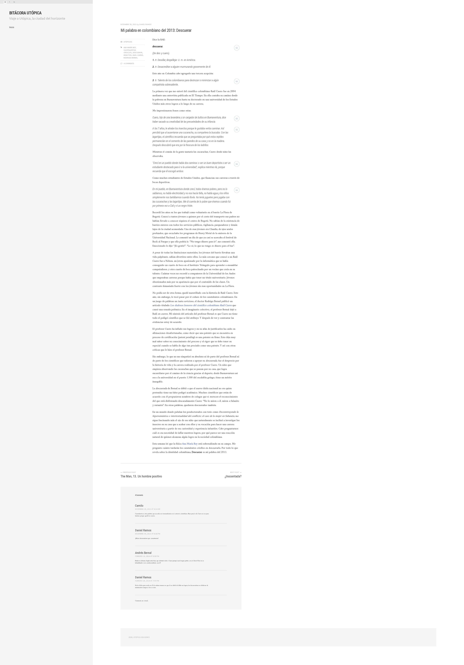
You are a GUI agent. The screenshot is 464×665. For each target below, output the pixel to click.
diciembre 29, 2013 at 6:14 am (147, 509)
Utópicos (128, 42)
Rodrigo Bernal (131, 58)
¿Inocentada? (233, 476)
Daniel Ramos (145, 24)
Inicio (11, 27)
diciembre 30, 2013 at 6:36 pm (147, 534)
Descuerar (137, 52)
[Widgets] (14, 2)
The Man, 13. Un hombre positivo (141, 476)
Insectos (128, 55)
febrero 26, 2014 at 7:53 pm (147, 581)
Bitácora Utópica (25, 13)
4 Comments (129, 63)
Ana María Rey (130, 47)
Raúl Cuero (138, 55)
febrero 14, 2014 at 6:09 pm (147, 556)
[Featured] (9, 2)
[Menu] (5, 2)
